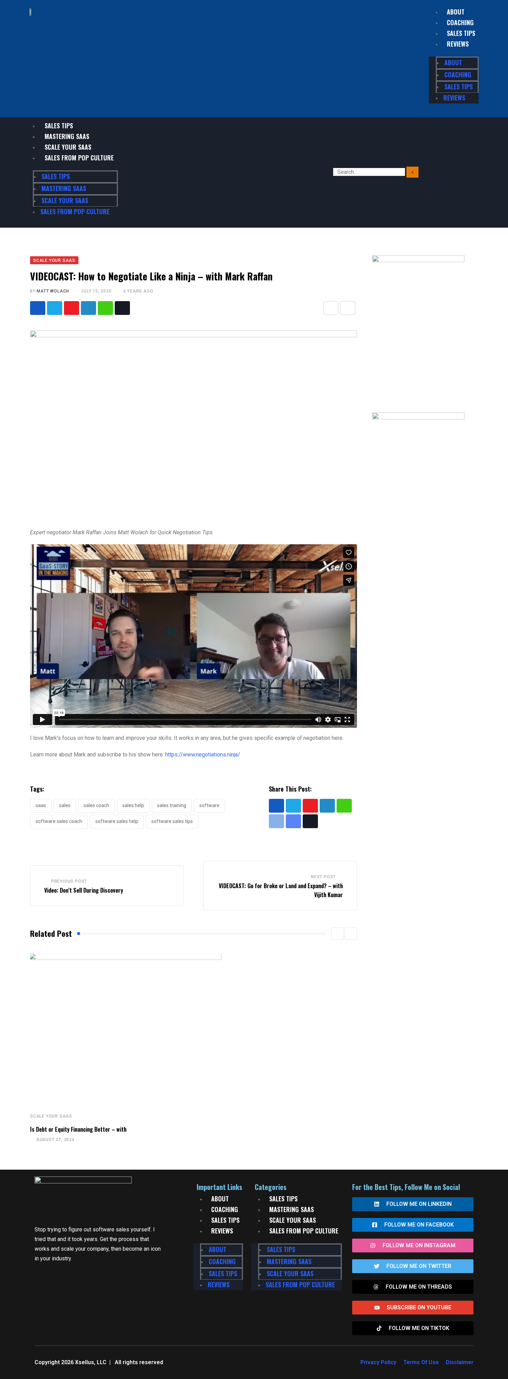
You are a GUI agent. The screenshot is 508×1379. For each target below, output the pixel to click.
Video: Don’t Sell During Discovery (83, 890)
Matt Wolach (53, 291)
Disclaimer (459, 1362)
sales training (171, 805)
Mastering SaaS (67, 136)
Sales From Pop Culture (79, 157)
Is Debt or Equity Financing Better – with (78, 1129)
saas (41, 805)
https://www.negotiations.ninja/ (202, 754)
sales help (133, 805)
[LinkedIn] (88, 308)
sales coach (96, 805)
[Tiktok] (122, 308)
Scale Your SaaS (68, 146)
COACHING (460, 22)
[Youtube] (71, 308)
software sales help (116, 821)
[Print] (347, 308)
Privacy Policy (378, 1362)
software (209, 805)
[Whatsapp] (105, 308)
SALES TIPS (461, 33)
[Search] (412, 172)
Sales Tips (59, 125)
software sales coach (59, 821)
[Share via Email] (330, 308)
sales (64, 805)
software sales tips (172, 821)
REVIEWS (458, 43)
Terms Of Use (421, 1362)
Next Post (323, 876)
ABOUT (455, 11)
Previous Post (69, 881)
